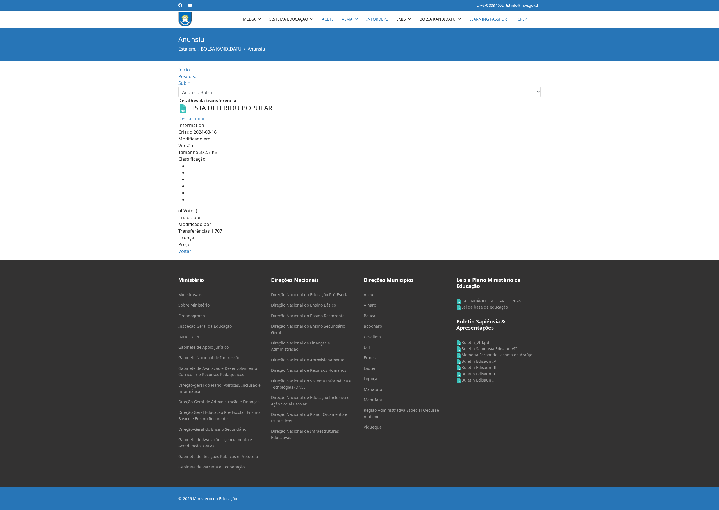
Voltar (184, 251)
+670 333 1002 (492, 5)
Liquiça (370, 378)
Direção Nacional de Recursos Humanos (308, 370)
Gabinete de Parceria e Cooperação (211, 467)
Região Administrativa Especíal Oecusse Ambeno (401, 413)
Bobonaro (373, 326)
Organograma (191, 315)
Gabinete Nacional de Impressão (209, 357)
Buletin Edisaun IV (478, 361)
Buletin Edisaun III (479, 367)
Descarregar (191, 118)
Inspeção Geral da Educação (205, 326)
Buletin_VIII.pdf (476, 342)
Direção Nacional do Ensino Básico (303, 305)
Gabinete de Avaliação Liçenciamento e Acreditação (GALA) (215, 442)
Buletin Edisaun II (478, 374)
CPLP (522, 19)
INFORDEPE (377, 19)
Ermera (370, 357)
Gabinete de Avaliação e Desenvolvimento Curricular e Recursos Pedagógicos (217, 371)
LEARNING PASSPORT (489, 19)
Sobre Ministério (194, 305)
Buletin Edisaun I (477, 380)
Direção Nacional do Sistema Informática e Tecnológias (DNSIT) (311, 384)
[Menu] (537, 19)
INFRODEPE (189, 336)
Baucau (371, 315)
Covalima (372, 336)
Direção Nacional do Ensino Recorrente (308, 315)
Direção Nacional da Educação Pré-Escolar (310, 294)
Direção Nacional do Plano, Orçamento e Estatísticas (309, 417)
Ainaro (370, 305)
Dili (367, 347)
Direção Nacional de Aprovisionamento (307, 359)
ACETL (327, 19)
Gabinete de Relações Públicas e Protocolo (218, 456)
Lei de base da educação (484, 307)
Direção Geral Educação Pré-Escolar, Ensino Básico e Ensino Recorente (219, 415)
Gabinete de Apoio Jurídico (203, 347)
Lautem (371, 368)
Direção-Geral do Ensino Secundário (212, 429)
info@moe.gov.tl (524, 5)
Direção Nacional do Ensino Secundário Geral (308, 329)
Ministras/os (190, 294)
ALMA (347, 19)
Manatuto (373, 389)
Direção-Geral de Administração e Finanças (219, 401)
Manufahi (373, 399)
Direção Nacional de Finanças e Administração (300, 346)
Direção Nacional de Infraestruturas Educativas (305, 434)
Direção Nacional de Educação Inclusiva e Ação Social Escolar (310, 400)
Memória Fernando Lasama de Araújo (496, 354)
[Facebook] (180, 5)
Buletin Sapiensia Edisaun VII (489, 348)
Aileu (368, 294)
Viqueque (373, 427)
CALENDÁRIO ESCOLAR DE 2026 (491, 300)
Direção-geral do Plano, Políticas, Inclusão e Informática (219, 388)
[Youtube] (190, 5)
